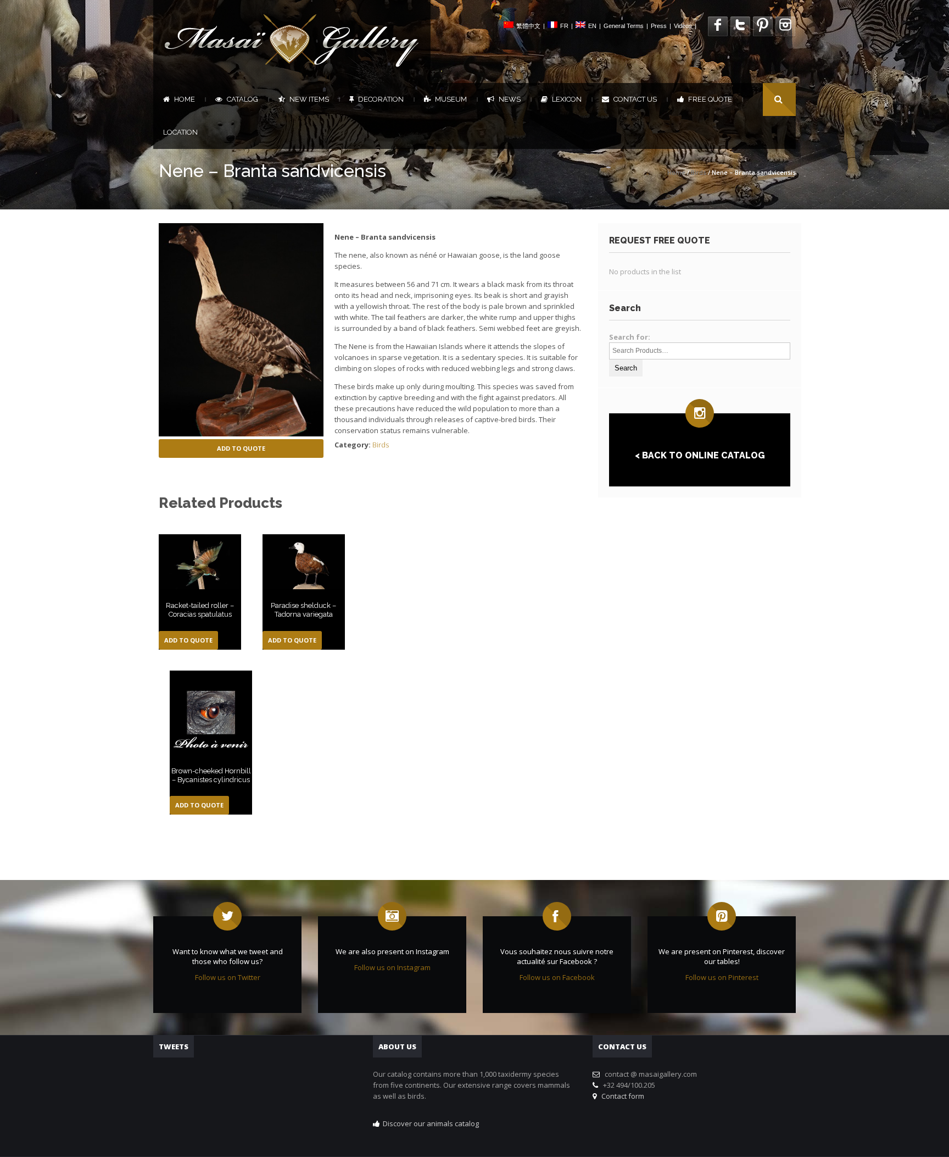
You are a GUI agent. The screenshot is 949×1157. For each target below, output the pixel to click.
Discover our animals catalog (431, 1123)
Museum (451, 99)
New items (309, 99)
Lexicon (567, 99)
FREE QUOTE (710, 99)
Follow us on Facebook (557, 977)
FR (564, 26)
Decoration (381, 99)
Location (180, 132)
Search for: (629, 337)
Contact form (621, 1096)
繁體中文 (528, 26)
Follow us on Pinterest (721, 977)
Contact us (635, 99)
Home (184, 99)
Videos (683, 26)
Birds (698, 172)
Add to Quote (241, 448)
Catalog (242, 99)
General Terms (624, 26)
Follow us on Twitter (227, 977)
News (510, 99)
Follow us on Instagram (392, 967)
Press (659, 26)
